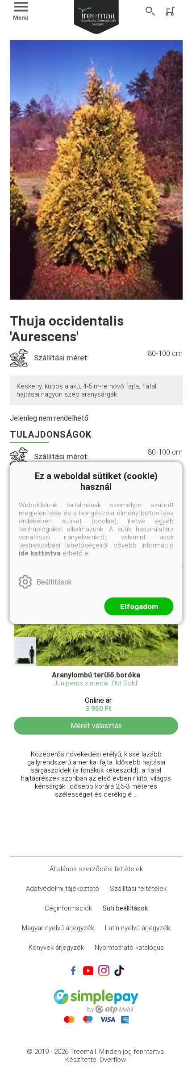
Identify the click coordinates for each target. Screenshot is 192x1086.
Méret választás (96, 726)
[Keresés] (150, 11)
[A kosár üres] (171, 11)
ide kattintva (40, 553)
